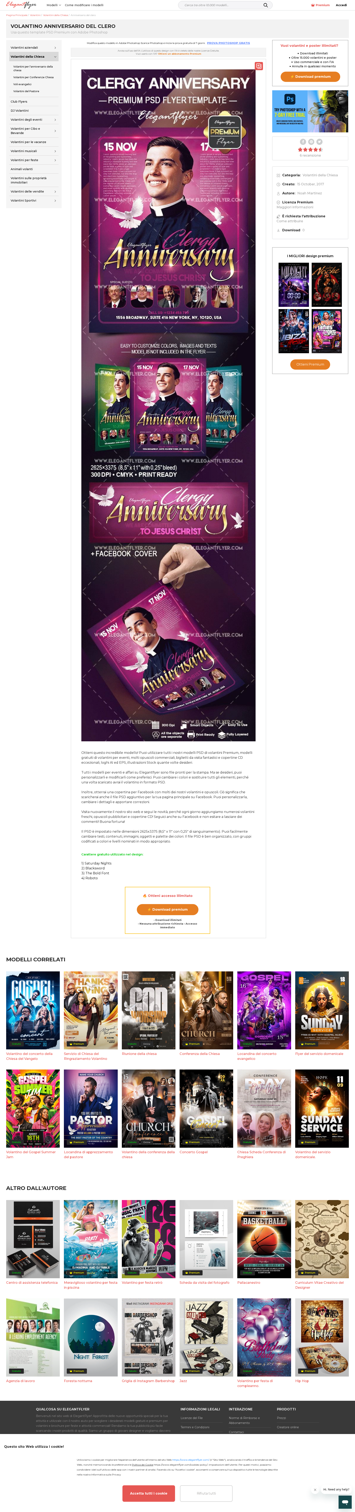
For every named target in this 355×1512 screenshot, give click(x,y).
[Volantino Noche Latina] (327, 285)
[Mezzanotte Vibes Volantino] (294, 285)
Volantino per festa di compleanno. (255, 1383)
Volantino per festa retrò (142, 1283)
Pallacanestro (248, 1283)
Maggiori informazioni (295, 207)
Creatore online (288, 1427)
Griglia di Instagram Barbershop (148, 1381)
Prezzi (281, 1418)
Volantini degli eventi (26, 120)
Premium (323, 5)
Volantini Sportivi (23, 201)
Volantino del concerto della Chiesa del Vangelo (29, 1056)
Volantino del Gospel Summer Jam (31, 1154)
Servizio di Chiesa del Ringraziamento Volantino (85, 1056)
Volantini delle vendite (27, 191)
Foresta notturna (78, 1381)
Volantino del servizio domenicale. (313, 1154)
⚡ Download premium (167, 909)
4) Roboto (89, 878)
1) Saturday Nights (96, 863)
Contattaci (236, 1432)
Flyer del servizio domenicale (319, 1054)
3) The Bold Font (95, 873)
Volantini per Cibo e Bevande (25, 131)
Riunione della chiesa (139, 1054)
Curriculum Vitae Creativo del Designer (319, 1285)
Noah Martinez (309, 193)
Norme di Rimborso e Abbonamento (244, 1420)
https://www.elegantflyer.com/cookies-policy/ (180, 1464)
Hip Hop (302, 1381)
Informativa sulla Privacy (106, 1474)
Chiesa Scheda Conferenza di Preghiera (261, 1154)
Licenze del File (192, 1418)
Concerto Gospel (194, 1152)
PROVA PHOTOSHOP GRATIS (228, 43)
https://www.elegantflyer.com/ (190, 1459)
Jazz (183, 1381)
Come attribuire (290, 221)
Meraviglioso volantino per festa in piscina (91, 1285)
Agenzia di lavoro (20, 1381)
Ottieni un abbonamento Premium (179, 53)
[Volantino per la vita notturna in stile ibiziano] (294, 331)
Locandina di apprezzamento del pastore (88, 1154)
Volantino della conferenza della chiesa (148, 1154)
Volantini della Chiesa (27, 56)
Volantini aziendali (24, 47)
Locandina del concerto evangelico (257, 1056)
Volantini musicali (24, 151)
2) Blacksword (93, 868)
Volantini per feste (24, 160)
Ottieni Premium (310, 364)
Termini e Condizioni (195, 1427)
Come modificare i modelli (84, 5)
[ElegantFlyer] (21, 5)
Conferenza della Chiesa (200, 1054)
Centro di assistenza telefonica (32, 1283)
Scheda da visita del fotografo (204, 1283)
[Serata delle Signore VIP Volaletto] (327, 331)
